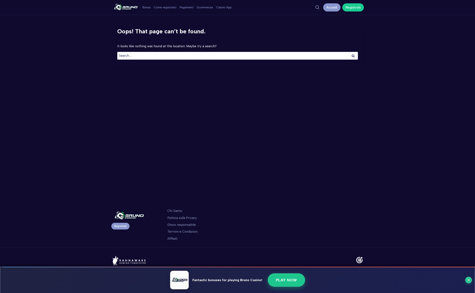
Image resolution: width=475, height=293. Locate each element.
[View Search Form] (317, 7)
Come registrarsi (165, 7)
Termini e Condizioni (182, 231)
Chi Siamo (174, 211)
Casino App (224, 7)
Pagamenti (186, 7)
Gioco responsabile (181, 225)
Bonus (146, 7)
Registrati (353, 7)
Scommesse (205, 7)
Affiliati (172, 238)
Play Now (286, 280)
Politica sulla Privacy (182, 218)
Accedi (332, 7)
